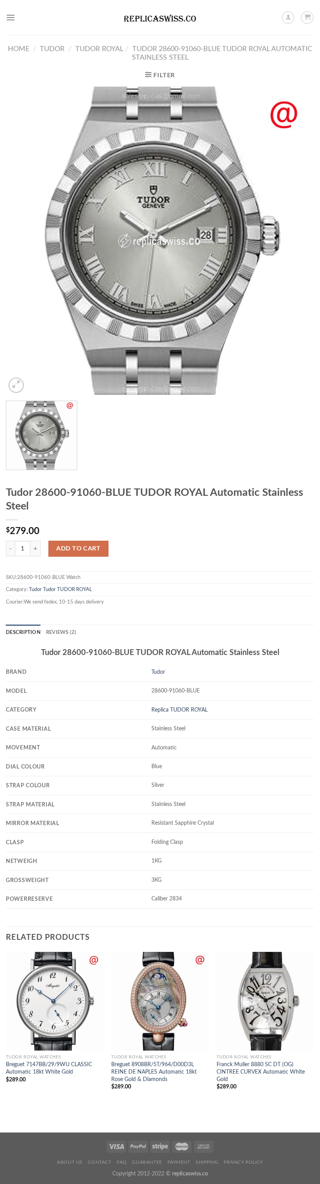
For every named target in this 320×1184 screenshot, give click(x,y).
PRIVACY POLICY (243, 1162)
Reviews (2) (61, 632)
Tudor (52, 49)
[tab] (23, 632)
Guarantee (147, 1162)
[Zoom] (16, 385)
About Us (70, 1162)
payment (178, 1162)
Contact (99, 1162)
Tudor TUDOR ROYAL (67, 589)
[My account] (288, 17)
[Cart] (307, 17)
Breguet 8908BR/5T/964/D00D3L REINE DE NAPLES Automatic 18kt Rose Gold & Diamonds (154, 1072)
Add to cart (78, 548)
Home (18, 49)
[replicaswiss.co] (160, 17)
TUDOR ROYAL (99, 49)
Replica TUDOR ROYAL (179, 710)
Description (23, 632)
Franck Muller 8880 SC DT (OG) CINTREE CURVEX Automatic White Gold (261, 1072)
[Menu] (10, 17)
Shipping (207, 1162)
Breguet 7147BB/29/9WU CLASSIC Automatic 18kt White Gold (49, 1068)
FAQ (122, 1162)
